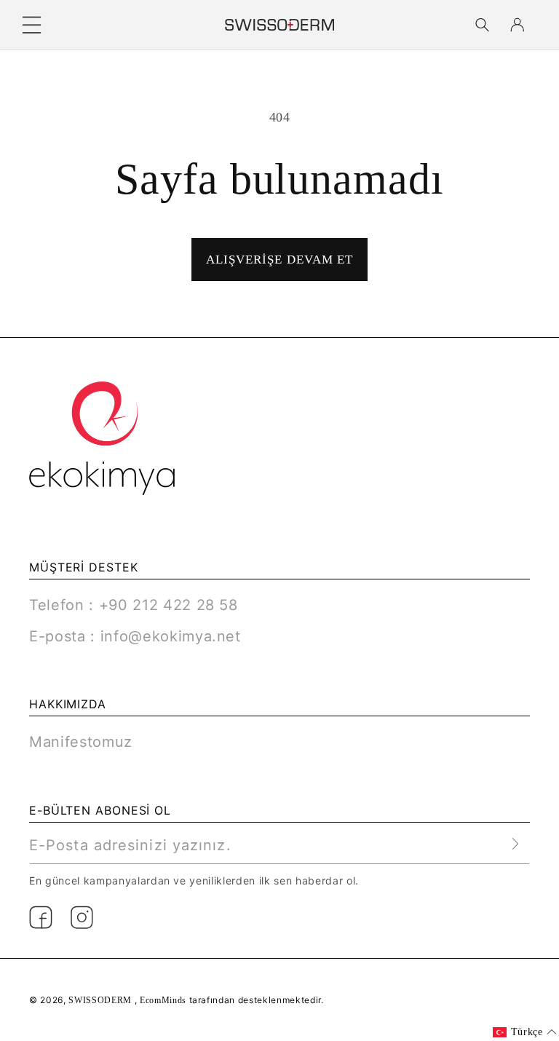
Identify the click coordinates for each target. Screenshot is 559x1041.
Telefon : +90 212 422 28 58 (133, 605)
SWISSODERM (100, 1000)
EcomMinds (164, 1000)
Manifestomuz (80, 742)
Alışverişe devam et (280, 259)
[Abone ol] (515, 844)
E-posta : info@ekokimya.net (135, 636)
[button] (32, 24)
